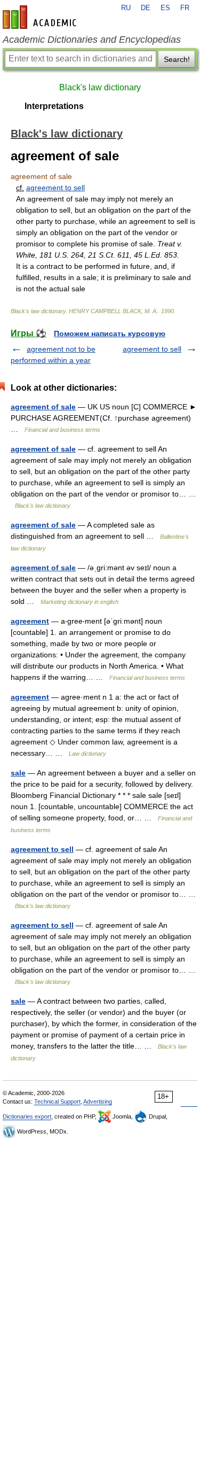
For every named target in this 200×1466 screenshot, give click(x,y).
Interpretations (54, 106)
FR (184, 8)
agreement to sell (55, 187)
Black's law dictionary (100, 87)
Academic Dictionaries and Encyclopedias (92, 39)
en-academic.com (41, 17)
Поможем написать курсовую (109, 333)
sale (18, 773)
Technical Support (57, 1101)
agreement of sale (43, 406)
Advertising (97, 1101)
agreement (30, 621)
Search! (177, 59)
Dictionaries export (27, 1116)
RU (126, 8)
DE (145, 8)
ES (165, 8)
